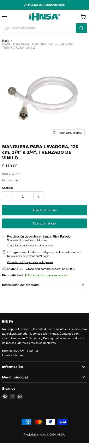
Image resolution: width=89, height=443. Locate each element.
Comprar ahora (44, 223)
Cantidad (7, 187)
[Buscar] (81, 28)
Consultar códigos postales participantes (30, 262)
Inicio (5, 40)
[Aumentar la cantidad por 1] (39, 196)
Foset (15, 180)
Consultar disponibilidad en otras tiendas (30, 245)
